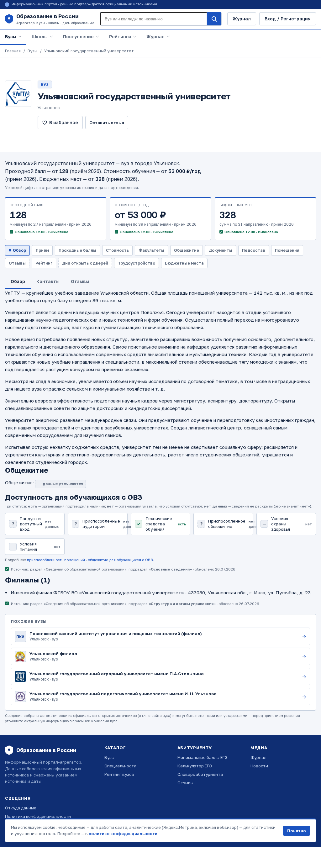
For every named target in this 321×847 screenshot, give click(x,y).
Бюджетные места (184, 263)
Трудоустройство (136, 263)
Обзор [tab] (18, 281)
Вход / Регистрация (288, 18)
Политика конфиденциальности (38, 816)
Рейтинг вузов (119, 774)
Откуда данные (20, 807)
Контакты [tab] (48, 281)
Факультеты (151, 250)
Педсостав (253, 250)
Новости (259, 765)
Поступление (78, 36)
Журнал (242, 18)
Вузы (10, 36)
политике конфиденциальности (123, 833)
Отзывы (185, 782)
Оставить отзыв (106, 122)
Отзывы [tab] (80, 281)
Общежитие (186, 250)
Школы (40, 36)
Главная (13, 51)
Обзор (19, 250)
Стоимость (117, 250)
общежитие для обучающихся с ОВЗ (120, 560)
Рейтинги (120, 36)
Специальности (120, 765)
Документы (220, 250)
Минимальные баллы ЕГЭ (202, 757)
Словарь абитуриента (200, 774)
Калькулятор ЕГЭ (194, 765)
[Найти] (214, 18)
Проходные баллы (77, 250)
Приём (42, 250)
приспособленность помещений (56, 560)
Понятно (296, 830)
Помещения (287, 250)
